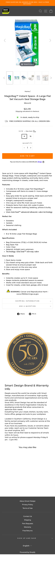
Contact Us (27, 516)
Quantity (27, 143)
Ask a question (27, 306)
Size (25, 131)
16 (30, 136)
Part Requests (27, 523)
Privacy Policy (27, 504)
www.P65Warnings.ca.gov (27, 294)
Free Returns (27, 531)
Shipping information (27, 301)
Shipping (19, 111)
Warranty (27, 527)
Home (27, 91)
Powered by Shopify (27, 552)
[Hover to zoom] (27, 42)
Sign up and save (26, 538)
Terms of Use (27, 508)
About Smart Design (27, 501)
